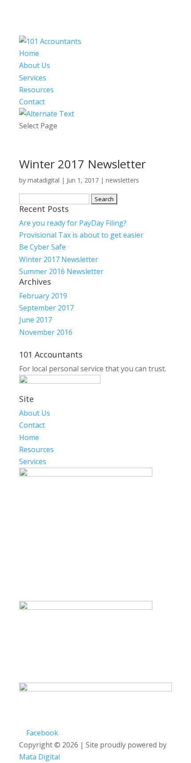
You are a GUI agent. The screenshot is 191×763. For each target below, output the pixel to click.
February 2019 (43, 296)
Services (32, 78)
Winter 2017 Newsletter (82, 164)
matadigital (44, 180)
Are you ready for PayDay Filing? (73, 223)
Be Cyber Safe (42, 247)
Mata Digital (39, 757)
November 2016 (45, 332)
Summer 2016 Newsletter (61, 271)
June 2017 (35, 320)
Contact (32, 102)
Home (29, 53)
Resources (36, 90)
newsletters (122, 180)
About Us (34, 65)
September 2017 (46, 308)
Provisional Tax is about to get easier (81, 235)
